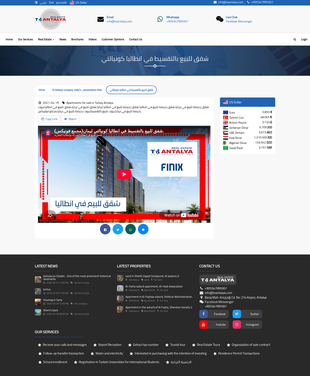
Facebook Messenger (239, 21)
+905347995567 (177, 21)
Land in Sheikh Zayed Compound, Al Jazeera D (152, 276)
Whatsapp (172, 17)
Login (304, 39)
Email (110, 17)
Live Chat (231, 17)
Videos (93, 39)
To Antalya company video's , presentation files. (77, 89)
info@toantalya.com (119, 21)
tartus (47, 289)
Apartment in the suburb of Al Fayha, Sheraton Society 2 (158, 307)
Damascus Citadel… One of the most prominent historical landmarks (77, 277)
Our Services (25, 39)
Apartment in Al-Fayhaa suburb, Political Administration (158, 296)
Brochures (77, 39)
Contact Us (135, 39)
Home (9, 39)
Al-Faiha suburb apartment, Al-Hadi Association (154, 286)
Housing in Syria (52, 299)
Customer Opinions (113, 39)
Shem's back (50, 310)
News (62, 39)
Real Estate (45, 39)
